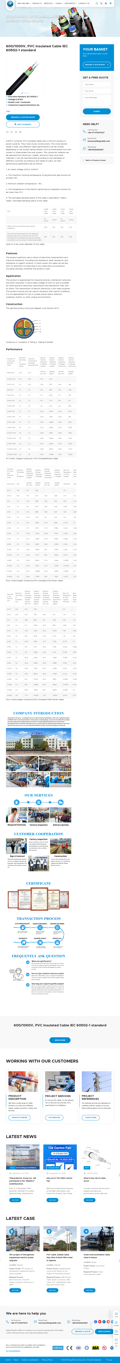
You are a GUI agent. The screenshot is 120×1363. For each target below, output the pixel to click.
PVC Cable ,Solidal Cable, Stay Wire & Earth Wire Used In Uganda (60, 1257)
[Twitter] (12, 132)
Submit (97, 111)
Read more (15, 1200)
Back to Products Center (94, 160)
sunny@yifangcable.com (99, 141)
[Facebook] (7, 132)
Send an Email (104, 1331)
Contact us (83, 3)
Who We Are (23, 3)
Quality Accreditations (30, 1360)
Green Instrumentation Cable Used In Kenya (97, 1256)
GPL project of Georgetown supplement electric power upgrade (21, 1257)
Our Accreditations (13, 1351)
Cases (58, 3)
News (16, 1360)
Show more (60, 1040)
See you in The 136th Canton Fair (59, 1179)
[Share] (20, 132)
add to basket (22, 124)
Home (8, 1360)
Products (37, 3)
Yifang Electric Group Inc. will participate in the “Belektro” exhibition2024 (22, 1181)
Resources (70, 3)
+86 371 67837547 (96, 132)
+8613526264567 (96, 149)
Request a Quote (82, 1331)
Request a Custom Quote (23, 117)
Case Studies (90, 1117)
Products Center (19, 1117)
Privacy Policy (47, 1360)
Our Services (54, 1117)
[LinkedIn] (16, 132)
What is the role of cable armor (95, 1179)
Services (48, 3)
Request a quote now (97, 65)
